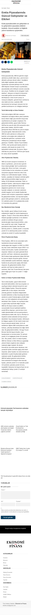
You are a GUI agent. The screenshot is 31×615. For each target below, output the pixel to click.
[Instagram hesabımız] (15, 612)
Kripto (4, 26)
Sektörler (5, 29)
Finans (4, 19)
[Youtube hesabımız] (19, 612)
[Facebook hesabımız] (5, 612)
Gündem (4, 13)
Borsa (4, 23)
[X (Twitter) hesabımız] (10, 612)
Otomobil (5, 36)
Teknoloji (5, 32)
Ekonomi (4, 16)
